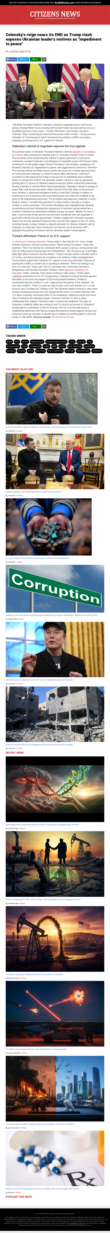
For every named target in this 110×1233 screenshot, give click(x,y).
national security (37, 342)
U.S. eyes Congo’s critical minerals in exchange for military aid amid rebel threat (37, 558)
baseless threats (83, 351)
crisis (90, 342)
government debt (74, 346)
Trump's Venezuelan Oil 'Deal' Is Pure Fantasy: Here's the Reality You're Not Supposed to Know (43, 900)
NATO (17, 342)
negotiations (89, 346)
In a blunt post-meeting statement (29, 241)
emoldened (96, 351)
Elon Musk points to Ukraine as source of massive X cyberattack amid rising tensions (39, 680)
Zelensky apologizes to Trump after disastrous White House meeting (33, 492)
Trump (72, 342)
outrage (62, 346)
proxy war (81, 342)
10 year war (70, 351)
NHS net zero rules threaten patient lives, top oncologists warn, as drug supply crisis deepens (43, 1189)
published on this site (77, 1223)
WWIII (54, 346)
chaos (24, 346)
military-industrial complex (56, 342)
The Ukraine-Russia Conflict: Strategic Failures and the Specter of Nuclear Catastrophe (40, 1124)
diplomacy (11, 351)
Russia (9, 342)
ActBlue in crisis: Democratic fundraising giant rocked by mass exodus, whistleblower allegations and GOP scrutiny (51, 615)
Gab (36, 59)
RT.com (55, 317)
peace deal (40, 351)
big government (13, 346)
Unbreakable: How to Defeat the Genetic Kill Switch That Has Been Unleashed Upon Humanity (42, 825)
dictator (46, 346)
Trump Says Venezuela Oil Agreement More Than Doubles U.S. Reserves (34, 974)
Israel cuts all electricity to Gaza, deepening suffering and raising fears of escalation (39, 745)
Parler (24, 59)
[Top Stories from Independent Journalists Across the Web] (55, 20)
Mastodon (13, 59)
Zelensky (21, 351)
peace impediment (55, 351)
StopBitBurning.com (64, 2)
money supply (35, 346)
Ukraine (25, 342)
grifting (30, 351)
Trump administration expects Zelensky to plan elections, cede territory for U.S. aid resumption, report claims (49, 427)
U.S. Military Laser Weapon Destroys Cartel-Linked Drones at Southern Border (36, 1049)
